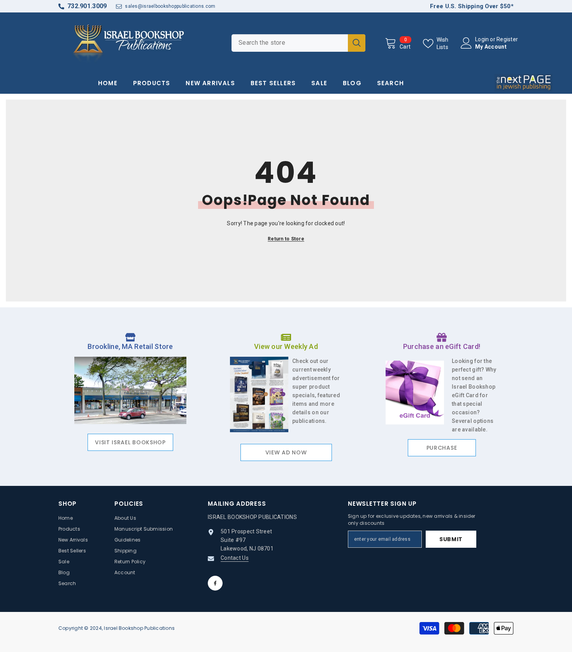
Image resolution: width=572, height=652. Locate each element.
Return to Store (286, 239)
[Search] (298, 43)
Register (507, 39)
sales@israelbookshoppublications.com (170, 6)
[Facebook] (215, 583)
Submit (451, 539)
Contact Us (235, 558)
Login (482, 39)
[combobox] (290, 43)
